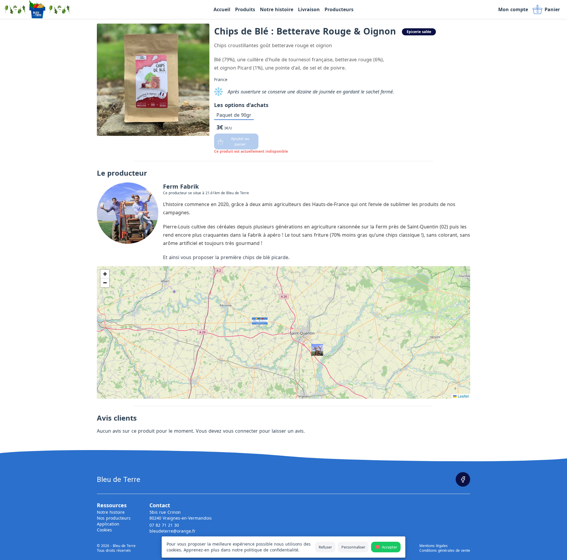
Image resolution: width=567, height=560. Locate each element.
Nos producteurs (114, 518)
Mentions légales (433, 545)
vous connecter (240, 431)
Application (108, 524)
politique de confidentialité (271, 550)
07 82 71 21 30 (164, 525)
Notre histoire (111, 512)
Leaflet (463, 395)
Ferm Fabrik (181, 186)
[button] (253, 319)
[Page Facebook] (463, 479)
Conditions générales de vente (444, 550)
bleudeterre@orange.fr (172, 531)
